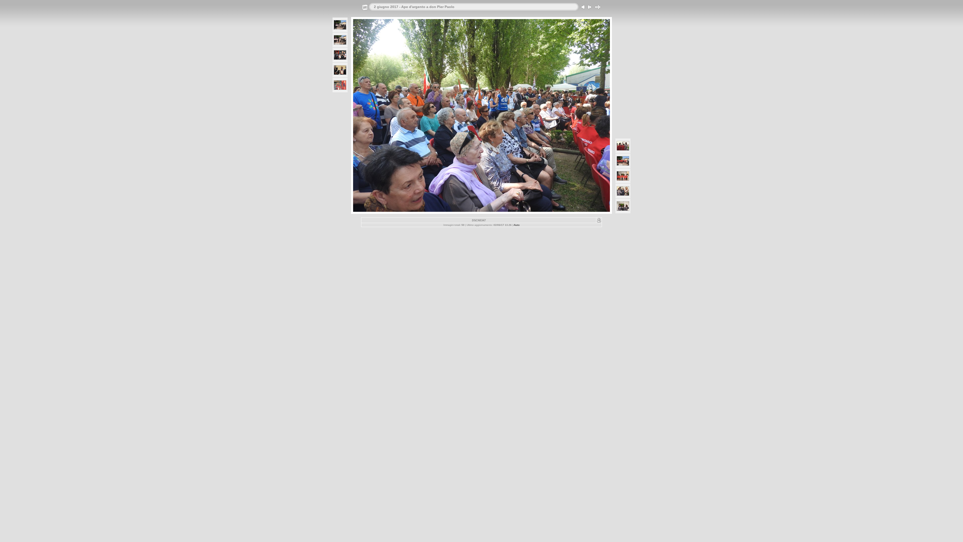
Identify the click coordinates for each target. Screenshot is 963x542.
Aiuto (517, 225)
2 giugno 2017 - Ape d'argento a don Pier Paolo (414, 7)
